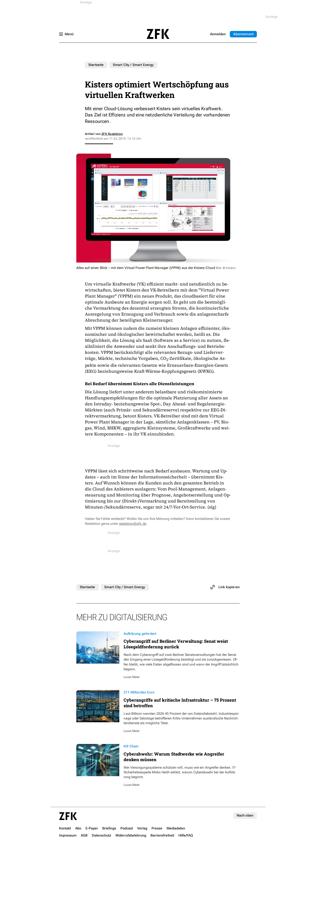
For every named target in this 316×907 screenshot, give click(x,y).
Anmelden (218, 34)
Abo (243, 34)
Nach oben (245, 815)
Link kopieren (229, 587)
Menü (69, 34)
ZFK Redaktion (112, 134)
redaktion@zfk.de (132, 524)
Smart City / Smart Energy (133, 65)
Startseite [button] (158, 34)
